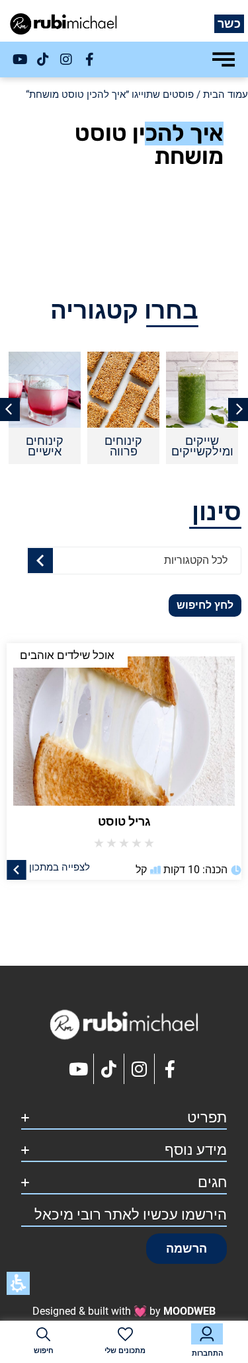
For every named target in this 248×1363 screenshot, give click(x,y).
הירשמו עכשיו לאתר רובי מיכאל (130, 1214)
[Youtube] (19, 59)
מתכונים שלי (124, 1350)
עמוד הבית (225, 94)
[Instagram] (66, 59)
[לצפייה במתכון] (16, 869)
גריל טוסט (124, 821)
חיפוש (44, 1350)
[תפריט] (223, 59)
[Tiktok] (43, 59)
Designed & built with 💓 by (124, 1311)
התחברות (207, 1353)
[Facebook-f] (89, 59)
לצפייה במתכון (59, 867)
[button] (186, 1248)
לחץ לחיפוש (205, 605)
